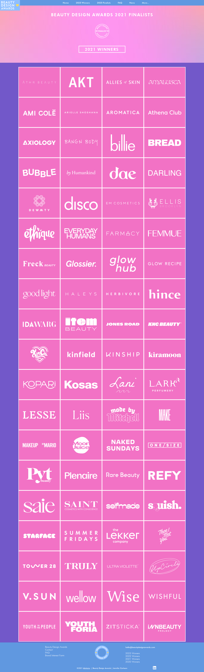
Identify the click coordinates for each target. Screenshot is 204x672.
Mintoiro (86, 668)
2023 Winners (132, 653)
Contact (49, 649)
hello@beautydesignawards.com (140, 647)
